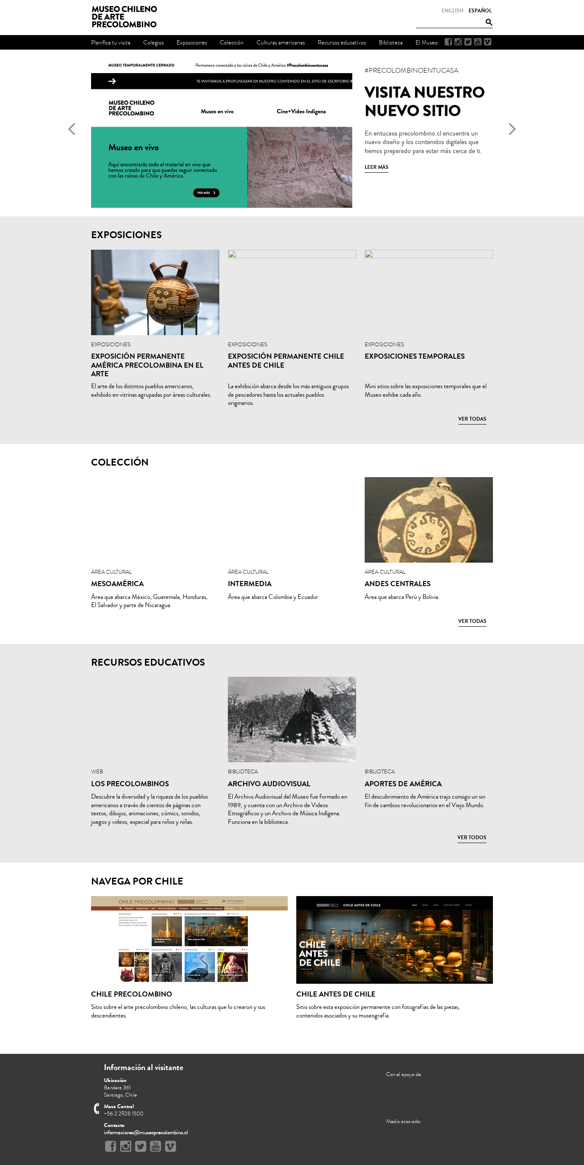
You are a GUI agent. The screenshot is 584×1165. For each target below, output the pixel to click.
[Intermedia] (292, 520)
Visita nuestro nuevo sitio (425, 101)
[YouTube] (477, 42)
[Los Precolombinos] (155, 719)
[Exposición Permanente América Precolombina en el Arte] (155, 292)
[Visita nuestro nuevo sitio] (292, 205)
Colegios (153, 42)
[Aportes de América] (429, 719)
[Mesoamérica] (155, 520)
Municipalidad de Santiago (411, 1098)
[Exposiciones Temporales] (429, 292)
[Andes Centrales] (429, 520)
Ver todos (472, 837)
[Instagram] (458, 42)
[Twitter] (468, 42)
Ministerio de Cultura (457, 1094)
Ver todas (472, 419)
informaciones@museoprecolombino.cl (146, 1132)
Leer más (377, 167)
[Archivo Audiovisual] (292, 719)
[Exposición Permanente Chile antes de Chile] (292, 292)
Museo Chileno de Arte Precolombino (127, 17)
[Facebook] (448, 42)
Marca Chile (402, 1143)
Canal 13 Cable (435, 1143)
